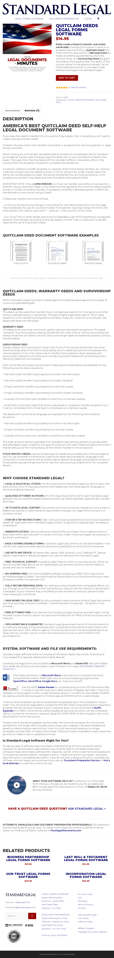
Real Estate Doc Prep (52, 925)
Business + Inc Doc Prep (54, 928)
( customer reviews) (77, 87)
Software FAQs (85, 921)
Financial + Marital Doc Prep (55, 921)
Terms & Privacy (85, 904)
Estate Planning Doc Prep (54, 918)
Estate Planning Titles (52, 897)
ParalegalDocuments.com (66, 830)
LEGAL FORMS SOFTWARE (29, 18)
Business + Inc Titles (51, 908)
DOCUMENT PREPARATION (64, 18)
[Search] (32, 916)
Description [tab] (12, 110)
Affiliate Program (86, 928)
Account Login (85, 894)
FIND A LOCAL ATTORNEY (55, 935)
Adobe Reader (46, 687)
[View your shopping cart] (98, 19)
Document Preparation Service (82, 760)
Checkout (82, 901)
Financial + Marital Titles (53, 901)
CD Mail (81, 908)
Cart (80, 897)
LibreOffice (34, 681)
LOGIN (88, 18)
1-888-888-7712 (22, 902)
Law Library (83, 918)
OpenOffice (20, 681)
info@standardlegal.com (24, 907)
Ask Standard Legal (87, 914)
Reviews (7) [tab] (32, 110)
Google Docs (49, 681)
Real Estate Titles (50, 904)
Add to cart (67, 77)
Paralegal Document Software (92, 932)
